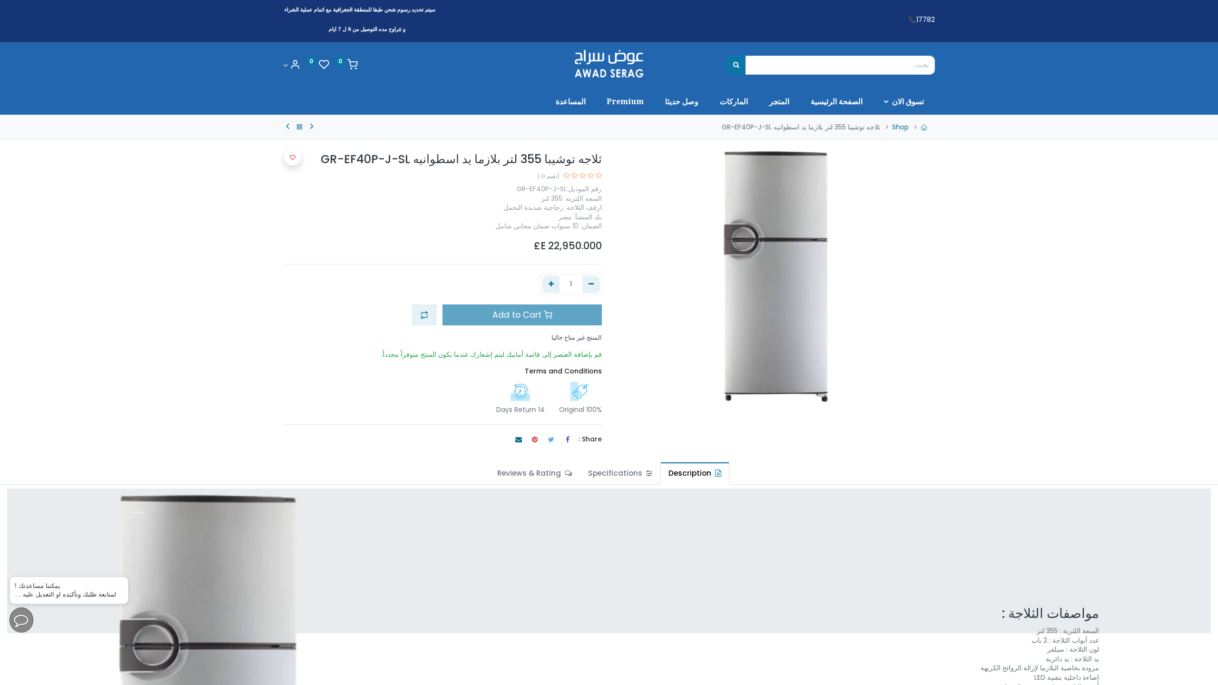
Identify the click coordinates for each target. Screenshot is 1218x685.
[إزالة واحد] (591, 284)
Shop (900, 127)
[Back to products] (299, 127)
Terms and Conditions (563, 371)
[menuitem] (836, 101)
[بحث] (736, 65)
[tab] (694, 473)
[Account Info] (291, 65)
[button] (424, 314)
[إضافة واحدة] (551, 284)
